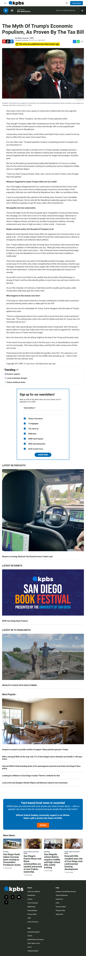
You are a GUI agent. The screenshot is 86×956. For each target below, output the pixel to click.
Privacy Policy (31, 914)
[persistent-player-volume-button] (12, 10)
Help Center (59, 914)
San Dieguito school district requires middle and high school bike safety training (52, 861)
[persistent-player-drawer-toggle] (83, 10)
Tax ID (29, 947)
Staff (29, 918)
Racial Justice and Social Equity (31, 852)
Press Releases (32, 910)
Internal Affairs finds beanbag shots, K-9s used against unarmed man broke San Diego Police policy (41, 767)
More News (9, 835)
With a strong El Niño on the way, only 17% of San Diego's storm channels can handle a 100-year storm (42, 758)
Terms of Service (32, 922)
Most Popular (9, 694)
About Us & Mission (33, 891)
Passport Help (60, 910)
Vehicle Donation (32, 951)
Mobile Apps (31, 907)
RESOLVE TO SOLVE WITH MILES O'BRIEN (19, 685)
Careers (30, 899)
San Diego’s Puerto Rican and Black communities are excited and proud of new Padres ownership (33, 864)
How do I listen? (61, 907)
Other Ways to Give (33, 943)
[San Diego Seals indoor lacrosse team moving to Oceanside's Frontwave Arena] (12, 844)
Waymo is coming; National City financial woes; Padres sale (27, 556)
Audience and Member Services (66, 891)
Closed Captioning (62, 895)
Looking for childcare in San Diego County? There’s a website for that (31, 775)
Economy (5, 852)
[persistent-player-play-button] (5, 10)
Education (47, 852)
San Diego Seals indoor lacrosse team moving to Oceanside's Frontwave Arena (12, 859)
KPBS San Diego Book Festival (15, 621)
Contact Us (59, 899)
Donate (43, 825)
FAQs (57, 903)
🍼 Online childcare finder (14, 382)
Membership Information (35, 939)
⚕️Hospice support (12, 374)
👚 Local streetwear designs (15, 378)
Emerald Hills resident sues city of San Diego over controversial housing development (73, 862)
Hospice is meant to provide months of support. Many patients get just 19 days (35, 749)
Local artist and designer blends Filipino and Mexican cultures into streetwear (35, 783)
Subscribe (43, 455)
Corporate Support (33, 932)
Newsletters (31, 895)
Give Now (76, 3)
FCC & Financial (32, 903)
